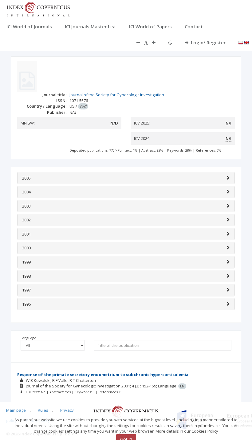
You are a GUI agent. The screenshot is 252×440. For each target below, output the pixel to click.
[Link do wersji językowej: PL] (240, 42)
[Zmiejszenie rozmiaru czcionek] (135, 42)
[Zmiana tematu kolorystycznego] (170, 42)
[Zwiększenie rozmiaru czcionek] (157, 42)
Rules (43, 410)
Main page (16, 410)
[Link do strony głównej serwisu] (38, 8)
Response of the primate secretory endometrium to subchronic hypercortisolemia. (103, 374)
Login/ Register (208, 42)
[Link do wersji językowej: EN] (246, 42)
